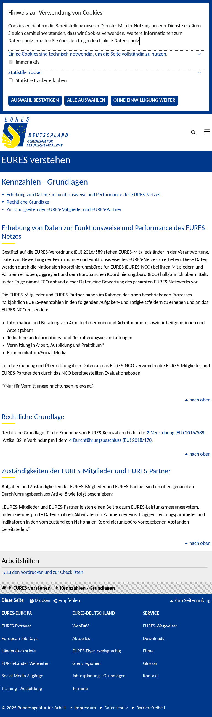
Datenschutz (126, 41)
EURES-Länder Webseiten (25, 663)
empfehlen (69, 600)
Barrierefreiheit (150, 708)
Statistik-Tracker (25, 72)
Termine (80, 688)
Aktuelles (81, 638)
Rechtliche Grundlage (28, 202)
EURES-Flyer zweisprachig (96, 651)
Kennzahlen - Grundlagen (87, 588)
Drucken (42, 600)
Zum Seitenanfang (192, 600)
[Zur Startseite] (35, 132)
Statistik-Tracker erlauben (41, 80)
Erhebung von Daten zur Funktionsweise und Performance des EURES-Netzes (83, 195)
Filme (148, 651)
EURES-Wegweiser (160, 626)
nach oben (199, 400)
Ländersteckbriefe (19, 651)
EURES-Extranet (16, 626)
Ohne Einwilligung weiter (144, 100)
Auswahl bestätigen (35, 100)
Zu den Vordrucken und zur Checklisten (44, 572)
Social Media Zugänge (22, 676)
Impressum (85, 708)
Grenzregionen (86, 663)
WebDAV (80, 626)
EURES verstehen (35, 161)
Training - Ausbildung (22, 688)
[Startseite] (4, 588)
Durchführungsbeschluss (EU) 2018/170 (112, 440)
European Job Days (20, 638)
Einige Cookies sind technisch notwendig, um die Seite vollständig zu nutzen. (88, 54)
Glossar (150, 663)
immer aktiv (27, 62)
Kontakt (150, 676)
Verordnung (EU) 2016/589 (177, 433)
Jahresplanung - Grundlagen (99, 676)
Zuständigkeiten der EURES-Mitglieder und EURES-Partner (64, 209)
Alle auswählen (86, 100)
